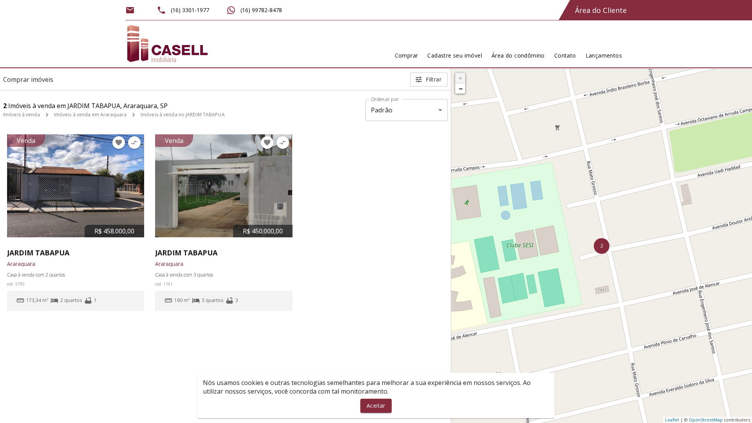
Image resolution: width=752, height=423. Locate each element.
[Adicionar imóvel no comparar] (134, 142)
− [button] (461, 88)
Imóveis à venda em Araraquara (90, 114)
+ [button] (460, 78)
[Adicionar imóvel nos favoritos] (118, 142)
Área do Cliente (601, 10)
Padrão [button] (381, 110)
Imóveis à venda (21, 114)
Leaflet (672, 420)
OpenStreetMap (706, 420)
